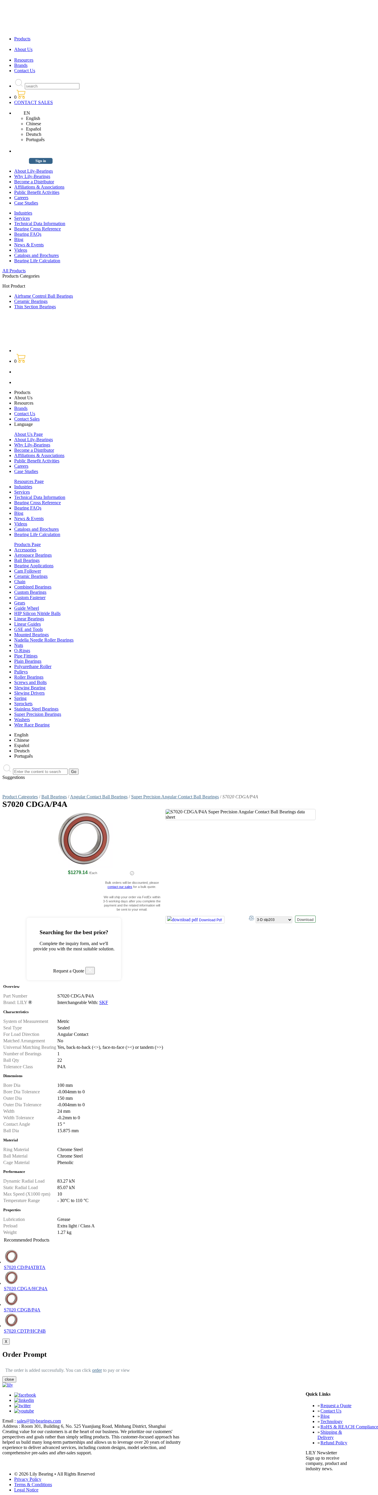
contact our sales (119, 887)
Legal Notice (26, 1489)
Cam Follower (27, 570)
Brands (20, 65)
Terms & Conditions (33, 1484)
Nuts (18, 645)
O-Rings (22, 650)
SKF (103, 1002)
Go (73, 771)
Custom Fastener (29, 597)
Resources (23, 59)
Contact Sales (27, 418)
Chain (19, 581)
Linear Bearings (29, 618)
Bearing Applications (33, 565)
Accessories (25, 549)
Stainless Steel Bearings (36, 708)
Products (22, 38)
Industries (23, 212)
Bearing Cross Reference (37, 228)
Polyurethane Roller (32, 666)
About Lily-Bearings (33, 171)
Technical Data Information (39, 223)
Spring (20, 698)
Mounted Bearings (31, 634)
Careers (21, 197)
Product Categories (20, 796)
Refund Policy (333, 1442)
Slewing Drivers (29, 692)
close (9, 1379)
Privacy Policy (27, 1479)
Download (305, 920)
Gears (19, 602)
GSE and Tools (28, 629)
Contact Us (24, 70)
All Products (14, 270)
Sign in (40, 161)
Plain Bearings (27, 661)
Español (33, 128)
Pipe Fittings (26, 655)
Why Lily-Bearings (32, 176)
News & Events (29, 244)
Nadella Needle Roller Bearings (44, 639)
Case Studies (26, 202)
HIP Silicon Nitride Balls (37, 613)
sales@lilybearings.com (39, 1420)
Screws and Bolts (30, 682)
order (97, 1370)
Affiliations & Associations (39, 186)
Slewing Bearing (29, 687)
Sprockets (23, 703)
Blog (18, 239)
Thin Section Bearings (35, 306)
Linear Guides (27, 624)
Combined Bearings (32, 586)
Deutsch (33, 134)
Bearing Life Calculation (37, 260)
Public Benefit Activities (36, 192)
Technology (331, 1421)
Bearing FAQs (27, 234)
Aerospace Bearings (33, 555)
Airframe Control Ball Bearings (43, 296)
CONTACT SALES (33, 102)
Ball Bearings (27, 560)
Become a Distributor (34, 181)
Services (22, 218)
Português (35, 139)
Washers (22, 719)
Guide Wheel (26, 608)
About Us (23, 49)
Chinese (33, 123)
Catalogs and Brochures (36, 255)
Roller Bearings (28, 677)
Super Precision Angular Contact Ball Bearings (175, 796)
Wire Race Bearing (32, 724)
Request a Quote (335, 1405)
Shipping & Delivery (329, 1435)
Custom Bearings (30, 592)
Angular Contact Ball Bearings (99, 796)
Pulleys (21, 671)
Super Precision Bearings (37, 714)
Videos (20, 250)
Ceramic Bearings (31, 301)
